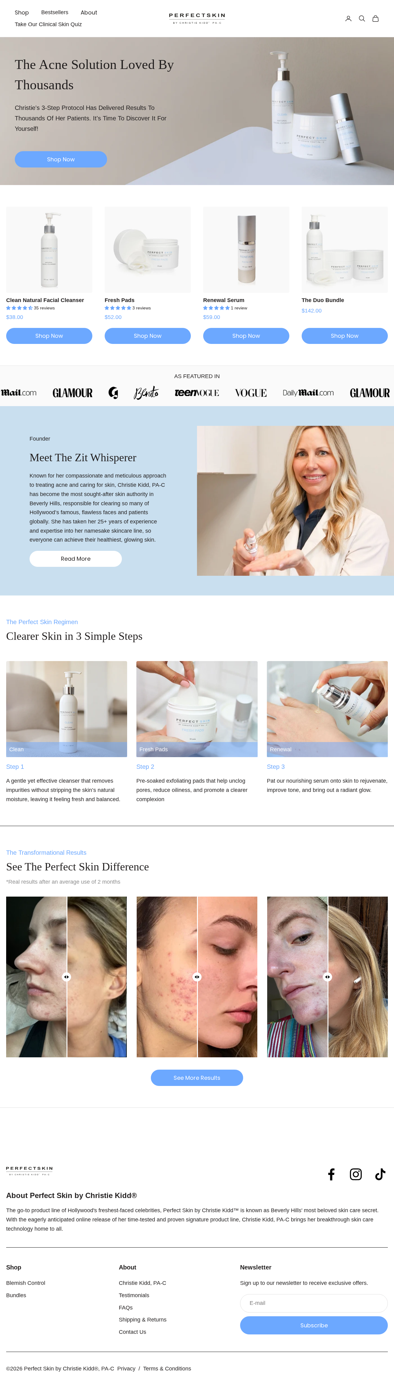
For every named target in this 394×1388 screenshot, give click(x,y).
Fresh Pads (120, 300)
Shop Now (61, 159)
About (89, 12)
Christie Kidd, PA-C (142, 1283)
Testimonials (134, 1295)
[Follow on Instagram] (355, 1174)
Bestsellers (54, 12)
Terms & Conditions (167, 1369)
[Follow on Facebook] (331, 1174)
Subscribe (314, 1325)
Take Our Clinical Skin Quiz (48, 24)
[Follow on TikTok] (380, 1174)
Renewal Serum (223, 300)
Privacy (126, 1369)
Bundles (16, 1295)
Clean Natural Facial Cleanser (45, 300)
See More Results (197, 1078)
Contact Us (132, 1332)
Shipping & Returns (143, 1320)
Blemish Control (25, 1283)
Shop (22, 12)
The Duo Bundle (323, 300)
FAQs (126, 1308)
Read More (75, 559)
